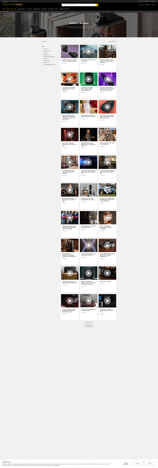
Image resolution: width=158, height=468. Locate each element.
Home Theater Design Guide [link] (50, 64)
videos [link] (46, 52)
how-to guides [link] (47, 60)
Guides (7, 11)
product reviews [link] (48, 50)
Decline (149, 463)
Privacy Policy (56, 465)
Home (3, 11)
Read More (64, 63)
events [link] (46, 58)
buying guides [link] (47, 54)
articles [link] (46, 48)
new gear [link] (46, 62)
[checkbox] (42, 48)
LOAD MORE (88, 325)
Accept (137, 463)
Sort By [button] (110, 41)
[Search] (97, 5)
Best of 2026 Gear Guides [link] (49, 56)
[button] (153, 5)
